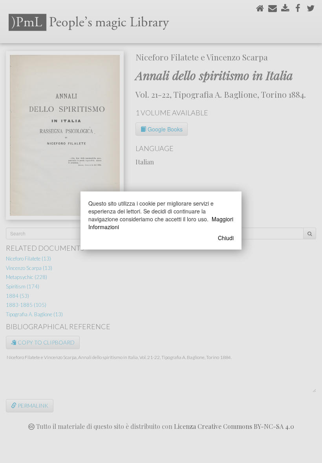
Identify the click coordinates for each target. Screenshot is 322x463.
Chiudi (226, 238)
